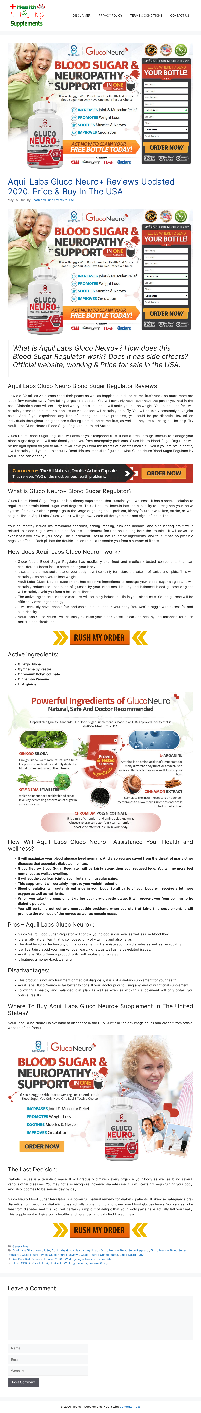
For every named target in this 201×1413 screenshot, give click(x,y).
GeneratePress (130, 1406)
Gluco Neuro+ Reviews (64, 1254)
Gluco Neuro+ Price (35, 1254)
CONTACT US (179, 15)
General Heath (21, 1246)
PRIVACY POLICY (110, 15)
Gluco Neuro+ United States (99, 1254)
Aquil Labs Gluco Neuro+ (68, 1250)
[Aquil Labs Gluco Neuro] (100, 473)
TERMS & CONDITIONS (146, 15)
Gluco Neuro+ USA (132, 1254)
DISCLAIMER (82, 15)
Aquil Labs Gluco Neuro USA (31, 1250)
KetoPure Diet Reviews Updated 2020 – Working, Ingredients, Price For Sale (61, 1259)
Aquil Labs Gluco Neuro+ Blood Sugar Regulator (117, 1250)
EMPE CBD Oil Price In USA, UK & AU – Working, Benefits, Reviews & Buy (60, 1263)
